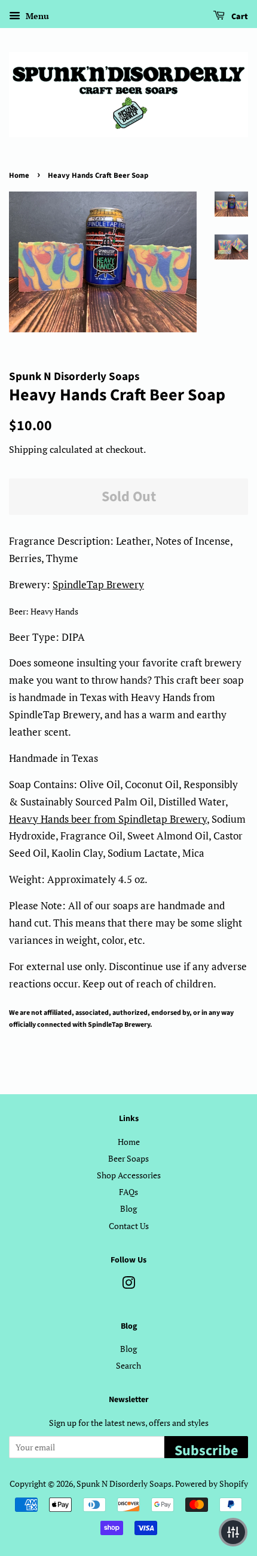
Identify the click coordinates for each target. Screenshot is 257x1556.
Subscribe (206, 1449)
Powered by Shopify (211, 1483)
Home (19, 175)
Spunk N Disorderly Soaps (124, 1483)
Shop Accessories (129, 1175)
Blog (128, 1208)
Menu (36, 15)
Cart (239, 17)
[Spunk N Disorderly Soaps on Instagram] (128, 1285)
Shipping (28, 449)
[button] (233, 1532)
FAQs (128, 1191)
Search (128, 1365)
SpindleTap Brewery (98, 584)
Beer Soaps (128, 1158)
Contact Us (129, 1225)
